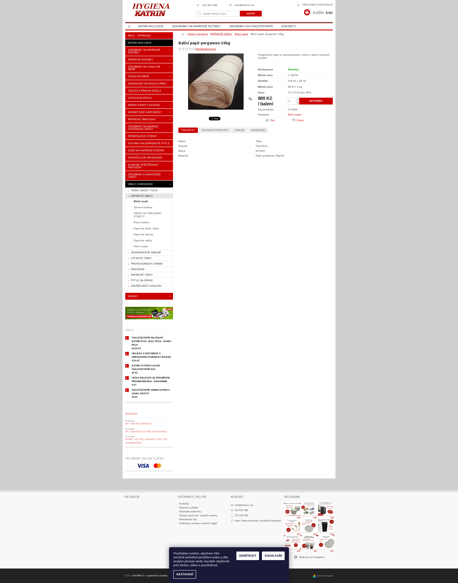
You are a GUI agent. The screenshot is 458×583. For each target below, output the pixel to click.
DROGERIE (138, 269)
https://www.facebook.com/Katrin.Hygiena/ (258, 520)
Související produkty (215, 130)
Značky (133, 296)
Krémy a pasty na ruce (144, 105)
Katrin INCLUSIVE (151, 26)
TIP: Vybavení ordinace (138, 424)
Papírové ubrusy (143, 234)
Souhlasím (273, 555)
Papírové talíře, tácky (146, 228)
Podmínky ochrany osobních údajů (198, 523)
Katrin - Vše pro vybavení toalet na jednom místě (146, 441)
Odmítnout (247, 555)
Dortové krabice (143, 207)
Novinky (131, 414)
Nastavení (184, 574)
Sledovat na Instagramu (312, 557)
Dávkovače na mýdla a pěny (147, 83)
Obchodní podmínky (190, 511)
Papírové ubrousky (142, 119)
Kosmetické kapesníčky (145, 112)
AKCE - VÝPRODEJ (139, 35)
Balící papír (141, 201)
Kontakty (288, 26)
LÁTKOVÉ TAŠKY (141, 258)
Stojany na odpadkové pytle (148, 143)
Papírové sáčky (143, 240)
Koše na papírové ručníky (146, 150)
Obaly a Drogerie (140, 184)
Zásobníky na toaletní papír (251, 26)
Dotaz (300, 120)
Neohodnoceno (206, 49)
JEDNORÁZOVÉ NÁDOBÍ (146, 252)
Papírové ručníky (140, 59)
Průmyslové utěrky (142, 136)
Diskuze (240, 130)
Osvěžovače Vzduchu (146, 285)
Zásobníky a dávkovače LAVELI (144, 175)
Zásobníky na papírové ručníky (196, 26)
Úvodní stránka (129, 26)
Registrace (325, 5)
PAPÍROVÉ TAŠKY (142, 274)
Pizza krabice (142, 222)
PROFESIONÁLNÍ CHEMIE (147, 263)
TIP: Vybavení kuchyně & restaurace (146, 431)
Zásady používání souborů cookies (198, 515)
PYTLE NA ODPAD (142, 280)
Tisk (272, 120)
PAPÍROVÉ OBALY (142, 195)
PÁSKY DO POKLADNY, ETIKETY (148, 215)
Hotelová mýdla (140, 97)
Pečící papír (141, 246)
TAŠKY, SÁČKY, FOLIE (144, 190)
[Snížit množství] (297, 102)
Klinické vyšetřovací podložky (143, 166)
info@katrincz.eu (244, 505)
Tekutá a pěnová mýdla (144, 90)
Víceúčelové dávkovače (145, 157)
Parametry (188, 130)
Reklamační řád (187, 519)
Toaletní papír (138, 76)
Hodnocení (258, 130)
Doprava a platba (188, 507)
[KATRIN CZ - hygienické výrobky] (160, 9)
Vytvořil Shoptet (325, 576)
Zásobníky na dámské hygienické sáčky (143, 127)
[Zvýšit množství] (297, 99)
